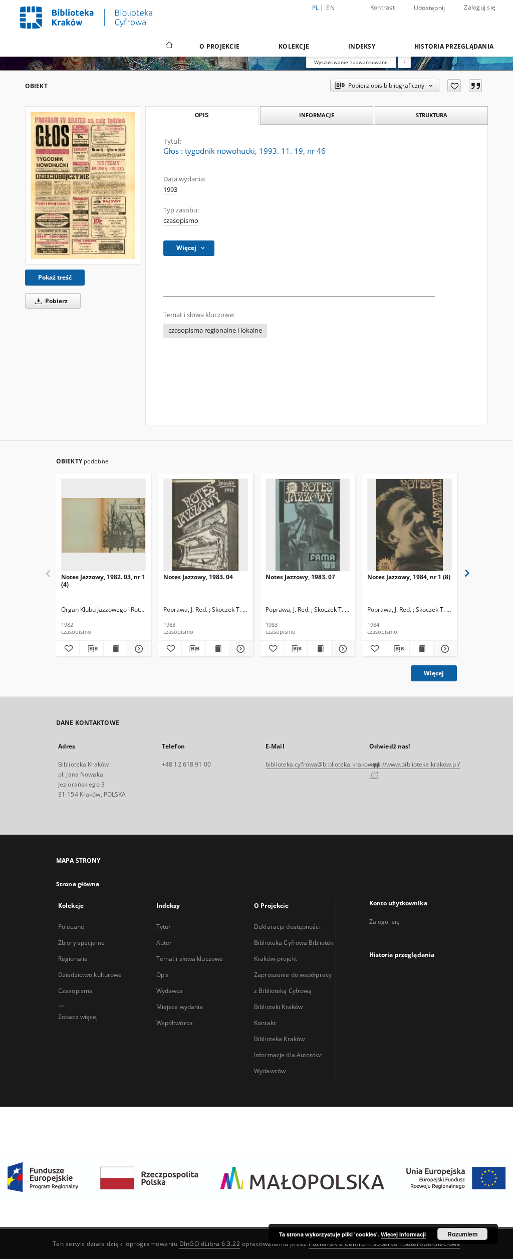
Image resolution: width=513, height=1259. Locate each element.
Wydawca (169, 990)
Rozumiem (462, 1233)
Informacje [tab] (316, 115)
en (330, 8)
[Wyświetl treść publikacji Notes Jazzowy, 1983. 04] (217, 648)
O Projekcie (219, 46)
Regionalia (73, 958)
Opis (162, 974)
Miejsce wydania (179, 1006)
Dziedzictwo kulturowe (90, 974)
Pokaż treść (55, 277)
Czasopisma (75, 990)
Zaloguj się (479, 7)
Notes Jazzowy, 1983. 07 (300, 577)
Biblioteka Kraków (279, 1039)
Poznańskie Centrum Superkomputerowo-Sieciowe (384, 1243)
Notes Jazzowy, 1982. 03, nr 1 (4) (103, 580)
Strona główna (78, 884)
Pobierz (56, 301)
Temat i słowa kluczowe (189, 958)
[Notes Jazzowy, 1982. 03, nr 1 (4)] (103, 525)
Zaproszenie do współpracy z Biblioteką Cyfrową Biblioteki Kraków (293, 990)
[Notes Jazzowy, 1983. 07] (308, 525)
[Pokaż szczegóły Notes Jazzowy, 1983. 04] (239, 648)
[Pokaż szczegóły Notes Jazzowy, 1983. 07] (341, 648)
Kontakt (265, 1023)
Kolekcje (294, 46)
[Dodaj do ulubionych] (454, 85)
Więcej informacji (403, 1234)
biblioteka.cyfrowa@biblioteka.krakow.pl (322, 764)
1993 (170, 189)
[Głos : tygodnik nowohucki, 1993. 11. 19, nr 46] (83, 185)
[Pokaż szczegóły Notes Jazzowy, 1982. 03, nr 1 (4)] (137, 648)
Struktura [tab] (431, 115)
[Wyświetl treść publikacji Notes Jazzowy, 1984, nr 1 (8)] (421, 648)
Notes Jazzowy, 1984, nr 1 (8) (408, 577)
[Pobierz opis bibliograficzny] (91, 648)
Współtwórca (174, 1023)
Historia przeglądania (453, 46)
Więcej (434, 673)
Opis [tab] (201, 115)
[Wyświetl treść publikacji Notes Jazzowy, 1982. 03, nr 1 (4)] (115, 648)
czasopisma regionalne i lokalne (215, 330)
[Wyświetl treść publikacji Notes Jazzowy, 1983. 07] (319, 648)
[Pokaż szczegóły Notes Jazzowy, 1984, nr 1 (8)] (443, 648)
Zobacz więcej (78, 1017)
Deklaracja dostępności (287, 926)
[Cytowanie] (475, 85)
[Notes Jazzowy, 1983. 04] (205, 525)
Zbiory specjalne (81, 942)
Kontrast (382, 7)
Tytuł (163, 926)
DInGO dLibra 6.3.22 (209, 1243)
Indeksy (361, 46)
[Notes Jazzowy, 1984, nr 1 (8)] (409, 525)
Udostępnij (429, 8)
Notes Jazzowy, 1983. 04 (198, 577)
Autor (164, 942)
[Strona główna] (168, 46)
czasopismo (180, 220)
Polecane (71, 926)
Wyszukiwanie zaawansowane (351, 62)
